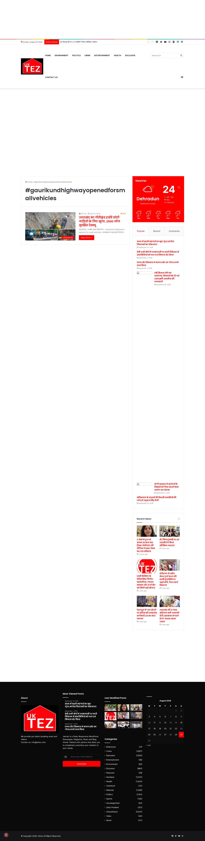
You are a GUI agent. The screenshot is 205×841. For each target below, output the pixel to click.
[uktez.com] (32, 66)
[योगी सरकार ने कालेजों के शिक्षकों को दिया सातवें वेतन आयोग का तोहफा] (144, 487)
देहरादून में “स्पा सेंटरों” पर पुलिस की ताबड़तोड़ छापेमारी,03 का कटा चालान (147, 614)
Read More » (86, 237)
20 (165, 728)
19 (160, 728)
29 (176, 734)
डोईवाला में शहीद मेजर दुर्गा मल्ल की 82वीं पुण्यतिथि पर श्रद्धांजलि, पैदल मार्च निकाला (169, 579)
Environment (61, 55)
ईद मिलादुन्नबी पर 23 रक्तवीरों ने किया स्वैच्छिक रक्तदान (169, 542)
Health (117, 55)
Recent (156, 231)
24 (149, 734)
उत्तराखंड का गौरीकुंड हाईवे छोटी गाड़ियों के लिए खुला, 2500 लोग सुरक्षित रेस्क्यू (99, 221)
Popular (141, 231)
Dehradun (110, 755)
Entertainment (102, 55)
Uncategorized (112, 803)
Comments (174, 231)
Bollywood (110, 747)
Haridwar (110, 777)
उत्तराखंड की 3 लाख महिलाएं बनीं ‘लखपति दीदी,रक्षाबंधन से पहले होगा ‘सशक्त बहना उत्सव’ (169, 615)
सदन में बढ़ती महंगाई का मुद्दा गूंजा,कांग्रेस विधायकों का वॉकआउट (155, 243)
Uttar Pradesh (112, 807)
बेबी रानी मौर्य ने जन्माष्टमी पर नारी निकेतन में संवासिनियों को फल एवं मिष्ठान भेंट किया (158, 253)
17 (149, 728)
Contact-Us (51, 77)
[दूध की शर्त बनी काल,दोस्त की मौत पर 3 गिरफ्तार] (136, 724)
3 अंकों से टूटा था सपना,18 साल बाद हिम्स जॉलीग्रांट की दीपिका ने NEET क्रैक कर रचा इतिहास (146, 545)
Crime (87, 55)
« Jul (148, 745)
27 (165, 734)
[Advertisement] (102, 19)
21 (171, 728)
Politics (76, 55)
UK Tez (84, 214)
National (110, 790)
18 (154, 728)
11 (154, 722)
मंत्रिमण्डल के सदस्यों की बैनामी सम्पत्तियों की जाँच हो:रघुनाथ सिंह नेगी (156, 499)
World (108, 820)
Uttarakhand (111, 812)
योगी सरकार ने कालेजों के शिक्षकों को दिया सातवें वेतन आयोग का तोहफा (166, 487)
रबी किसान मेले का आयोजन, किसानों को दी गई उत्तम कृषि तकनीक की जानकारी (166, 277)
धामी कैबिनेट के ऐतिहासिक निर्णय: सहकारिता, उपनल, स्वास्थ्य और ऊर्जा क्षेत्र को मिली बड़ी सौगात (92, 42)
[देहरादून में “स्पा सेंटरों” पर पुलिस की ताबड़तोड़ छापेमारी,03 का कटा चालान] (147, 601)
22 (176, 728)
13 (165, 722)
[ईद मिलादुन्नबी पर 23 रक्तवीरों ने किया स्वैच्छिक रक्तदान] (170, 531)
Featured (110, 773)
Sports (109, 799)
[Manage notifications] (6, 835)
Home (48, 55)
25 (154, 734)
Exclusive (130, 55)
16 (181, 722)
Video (108, 816)
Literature (110, 786)
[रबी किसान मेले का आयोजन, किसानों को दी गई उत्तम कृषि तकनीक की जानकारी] (144, 376)
